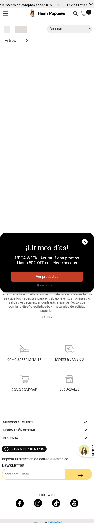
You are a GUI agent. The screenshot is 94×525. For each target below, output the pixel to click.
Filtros (10, 40)
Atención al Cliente (18, 422)
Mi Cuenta (10, 438)
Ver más (47, 316)
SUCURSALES (70, 389)
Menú (5, 13)
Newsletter (13, 466)
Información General (19, 430)
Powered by (47, 522)
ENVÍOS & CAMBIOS (69, 359)
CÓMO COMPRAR (24, 390)
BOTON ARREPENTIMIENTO (27, 449)
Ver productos (47, 276)
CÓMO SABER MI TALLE (24, 359)
